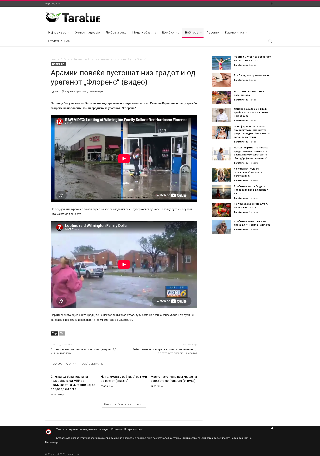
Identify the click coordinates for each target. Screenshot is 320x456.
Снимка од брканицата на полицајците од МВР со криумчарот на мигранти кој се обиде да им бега (73, 383)
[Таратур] (73, 12)
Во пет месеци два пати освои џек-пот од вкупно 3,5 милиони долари (83, 348)
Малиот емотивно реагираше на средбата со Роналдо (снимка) (174, 379)
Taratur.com (241, 64)
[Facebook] (272, 4)
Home (54, 59)
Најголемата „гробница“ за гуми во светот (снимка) (124, 379)
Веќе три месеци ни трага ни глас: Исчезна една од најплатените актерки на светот (164, 348)
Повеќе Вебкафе (91, 363)
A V (56, 91)
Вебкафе (65, 59)
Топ (62, 333)
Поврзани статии (64, 363)
